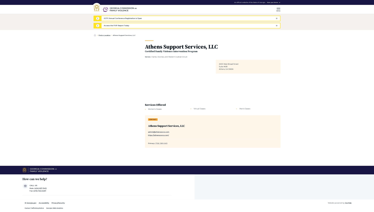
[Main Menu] (278, 9)
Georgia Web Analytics (54, 208)
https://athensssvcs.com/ (158, 135)
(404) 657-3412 (40, 188)
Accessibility (44, 203)
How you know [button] (272, 2)
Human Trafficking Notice (34, 208)
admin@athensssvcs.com (158, 132)
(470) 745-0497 (39, 191)
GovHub (348, 203)
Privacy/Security (58, 203)
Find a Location (104, 35)
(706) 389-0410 (161, 143)
